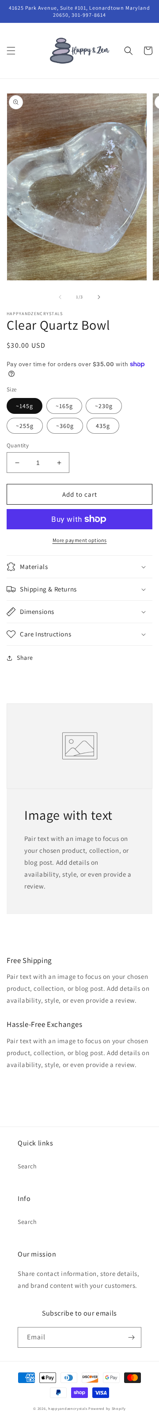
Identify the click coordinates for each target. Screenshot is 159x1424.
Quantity (18, 445)
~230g (104, 406)
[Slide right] (99, 297)
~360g (65, 426)
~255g (25, 426)
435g (103, 426)
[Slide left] (60, 297)
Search (27, 1166)
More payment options (80, 540)
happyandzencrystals (67, 1408)
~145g (24, 406)
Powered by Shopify (107, 1408)
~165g (64, 406)
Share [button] (25, 658)
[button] (11, 50)
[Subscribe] (131, 1337)
